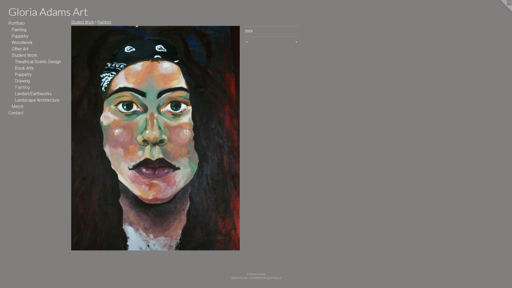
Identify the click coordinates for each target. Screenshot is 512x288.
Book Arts (24, 68)
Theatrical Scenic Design (38, 61)
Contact (16, 112)
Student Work (24, 55)
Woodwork (22, 42)
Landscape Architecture (37, 100)
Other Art (20, 48)
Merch (17, 106)
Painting (19, 29)
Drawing (22, 80)
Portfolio (17, 23)
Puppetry (20, 36)
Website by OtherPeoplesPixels (256, 278)
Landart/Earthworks (33, 93)
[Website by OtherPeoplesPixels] (501, 10)
